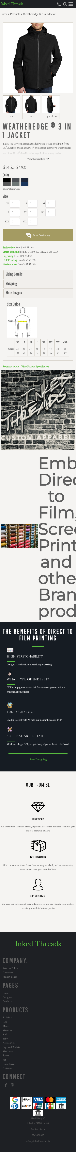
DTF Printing (10, 260)
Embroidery (9, 247)
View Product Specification (35, 366)
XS (7, 203)
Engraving (8, 256)
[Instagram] (12, 1085)
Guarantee (8, 972)
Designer (7, 997)
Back (31, 116)
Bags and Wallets (11, 1047)
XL (25, 212)
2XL (43, 212)
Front (11, 116)
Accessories (9, 1043)
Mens (6, 1026)
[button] (65, 4)
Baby (5, 1038)
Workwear (8, 1051)
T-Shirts (7, 1017)
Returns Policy (10, 968)
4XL (25, 221)
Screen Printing (11, 252)
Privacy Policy (10, 977)
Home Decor (9, 1064)
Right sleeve (51, 116)
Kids (5, 1034)
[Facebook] (6, 1085)
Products (15, 14)
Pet (4, 1060)
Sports (6, 1055)
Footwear (7, 1068)
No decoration (10, 264)
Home (4, 14)
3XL (7, 221)
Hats (5, 1022)
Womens (7, 1030)
